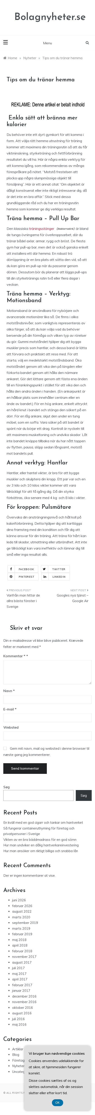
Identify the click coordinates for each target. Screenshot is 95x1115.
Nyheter (18, 1066)
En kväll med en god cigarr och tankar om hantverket (43, 822)
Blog (15, 1054)
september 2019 (25, 923)
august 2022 (22, 911)
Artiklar (17, 1049)
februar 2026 (22, 906)
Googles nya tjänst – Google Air (72, 598)
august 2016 (22, 1013)
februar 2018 (22, 951)
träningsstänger (42, 228)
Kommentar (14, 656)
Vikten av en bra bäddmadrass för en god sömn (39, 839)
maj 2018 (19, 940)
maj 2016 (19, 1024)
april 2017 (19, 979)
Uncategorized (23, 1072)
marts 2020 (21, 917)
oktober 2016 (22, 1007)
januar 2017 (21, 990)
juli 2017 (18, 968)
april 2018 (19, 945)
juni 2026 (19, 900)
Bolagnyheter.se (50, 17)
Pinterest (26, 576)
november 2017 (24, 957)
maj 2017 (19, 974)
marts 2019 (21, 928)
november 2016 (24, 1002)
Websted (11, 727)
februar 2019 (22, 934)
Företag (18, 1060)
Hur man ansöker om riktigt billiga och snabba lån (40, 851)
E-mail (10, 709)
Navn (9, 691)
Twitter (59, 569)
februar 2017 (22, 985)
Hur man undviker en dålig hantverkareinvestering (41, 845)
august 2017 (22, 962)
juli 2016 (18, 1019)
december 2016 (24, 996)
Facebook (26, 569)
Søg (6, 787)
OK (57, 1102)
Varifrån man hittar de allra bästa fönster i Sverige (23, 601)
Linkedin (59, 576)
